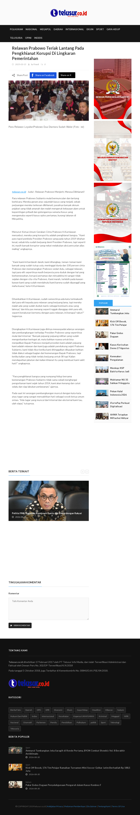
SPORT (100, 29)
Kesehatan (64, 716)
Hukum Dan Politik (18, 716)
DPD (39, 710)
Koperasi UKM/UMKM (83, 716)
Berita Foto (15, 710)
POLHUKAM (16, 29)
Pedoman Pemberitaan (74, 806)
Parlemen (41, 722)
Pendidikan (67, 722)
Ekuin (69, 710)
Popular (103, 303)
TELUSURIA (16, 37)
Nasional (14, 722)
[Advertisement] (49, 161)
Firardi (36, 64)
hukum (120, 710)
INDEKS (38, 37)
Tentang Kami (104, 806)
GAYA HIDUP (113, 29)
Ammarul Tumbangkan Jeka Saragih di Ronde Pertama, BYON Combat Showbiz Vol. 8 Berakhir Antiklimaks (75, 752)
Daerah (28, 710)
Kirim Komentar (21, 625)
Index (34, 716)
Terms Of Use (118, 806)
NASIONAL (31, 29)
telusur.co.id (19, 191)
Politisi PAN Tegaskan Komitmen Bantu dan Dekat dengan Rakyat (47, 513)
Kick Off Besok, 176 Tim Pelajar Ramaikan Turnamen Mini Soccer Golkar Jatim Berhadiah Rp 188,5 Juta (78, 769)
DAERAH (58, 29)
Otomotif (27, 722)
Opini (28, 37)
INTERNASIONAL (75, 29)
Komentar (14, 593)
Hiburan (109, 710)
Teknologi (114, 722)
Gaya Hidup (82, 710)
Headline (96, 710)
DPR (47, 710)
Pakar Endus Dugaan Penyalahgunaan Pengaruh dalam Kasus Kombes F (63, 785)
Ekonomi (58, 710)
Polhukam (81, 722)
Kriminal (103, 716)
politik (93, 722)
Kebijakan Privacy (55, 806)
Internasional (48, 716)
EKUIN (90, 29)
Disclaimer (92, 806)
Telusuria (14, 728)
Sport (103, 722)
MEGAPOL (45, 29)
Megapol (115, 716)
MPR (126, 716)
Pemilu (53, 722)
